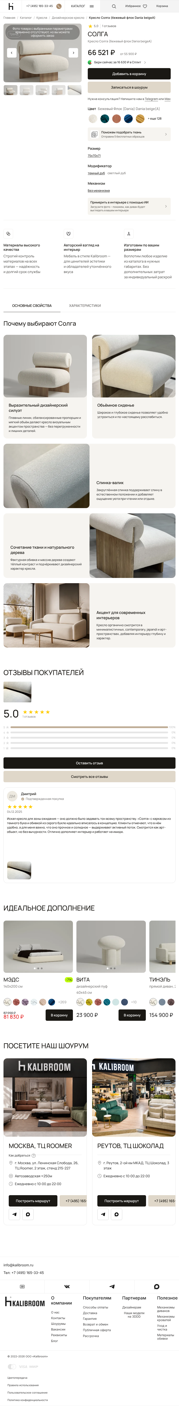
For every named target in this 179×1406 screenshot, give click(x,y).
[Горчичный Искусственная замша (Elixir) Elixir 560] (140, 118)
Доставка (90, 1313)
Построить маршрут (33, 1200)
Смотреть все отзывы (89, 776)
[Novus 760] (107, 1002)
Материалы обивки (165, 1337)
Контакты (58, 1318)
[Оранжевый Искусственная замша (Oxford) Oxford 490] (116, 118)
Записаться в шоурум (129, 87)
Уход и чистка (162, 1327)
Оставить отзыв (89, 763)
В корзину (59, 1015)
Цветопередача (17, 1377)
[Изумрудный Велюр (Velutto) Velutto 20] (105, 118)
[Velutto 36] (171, 1002)
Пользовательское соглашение (27, 1392)
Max (167, 99)
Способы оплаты (95, 1307)
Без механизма (99, 191)
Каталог (26, 18)
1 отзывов (109, 26)
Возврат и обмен (95, 1324)
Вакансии (58, 1329)
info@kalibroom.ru (18, 1265)
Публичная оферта (97, 1330)
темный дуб (96, 173)
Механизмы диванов (166, 1309)
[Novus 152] (43, 1002)
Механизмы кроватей (166, 1318)
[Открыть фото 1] (19, 870)
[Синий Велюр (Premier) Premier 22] (128, 118)
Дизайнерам (131, 1307)
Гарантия (90, 1319)
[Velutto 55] (16, 1002)
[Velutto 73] (34, 1002)
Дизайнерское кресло (68, 18)
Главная (9, 18)
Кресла (41, 18)
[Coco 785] (125, 1002)
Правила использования (23, 1385)
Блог (54, 1341)
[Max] (28, 1214)
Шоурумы (58, 1324)
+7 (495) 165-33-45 (81, 1200)
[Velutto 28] (89, 1002)
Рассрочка (91, 1336)
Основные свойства (32, 305)
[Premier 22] (52, 1002)
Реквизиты (59, 1335)
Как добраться (19, 1155)
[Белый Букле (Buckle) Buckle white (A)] (93, 118)
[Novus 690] (116, 1002)
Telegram (151, 99)
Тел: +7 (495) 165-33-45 (23, 1273)
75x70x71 (94, 156)
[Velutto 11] (25, 1002)
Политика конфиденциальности (27, 1400)
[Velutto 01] (7, 1002)
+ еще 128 (155, 119)
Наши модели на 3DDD (134, 1314)
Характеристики (85, 305)
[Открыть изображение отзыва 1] (17, 692)
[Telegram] (14, 1214)
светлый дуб (116, 173)
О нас (55, 1312)
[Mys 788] (162, 1002)
